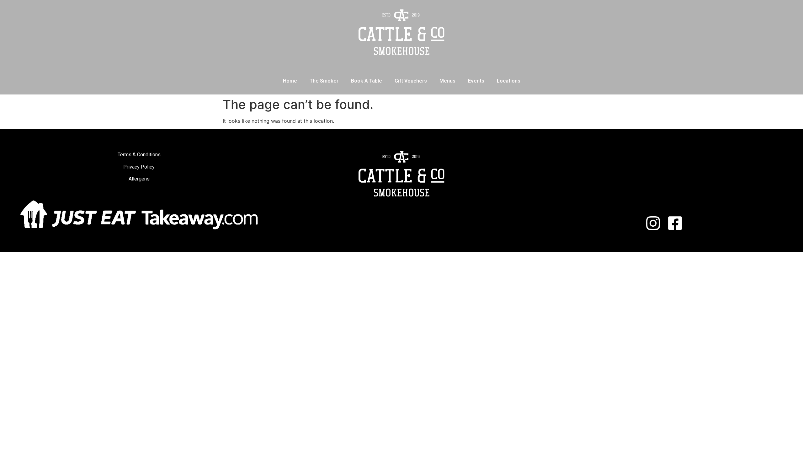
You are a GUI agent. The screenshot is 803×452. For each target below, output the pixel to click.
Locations (508, 81)
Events (476, 81)
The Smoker (324, 81)
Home (290, 81)
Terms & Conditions (139, 155)
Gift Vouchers (411, 81)
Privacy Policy (139, 167)
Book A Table (366, 81)
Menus (447, 81)
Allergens (139, 179)
